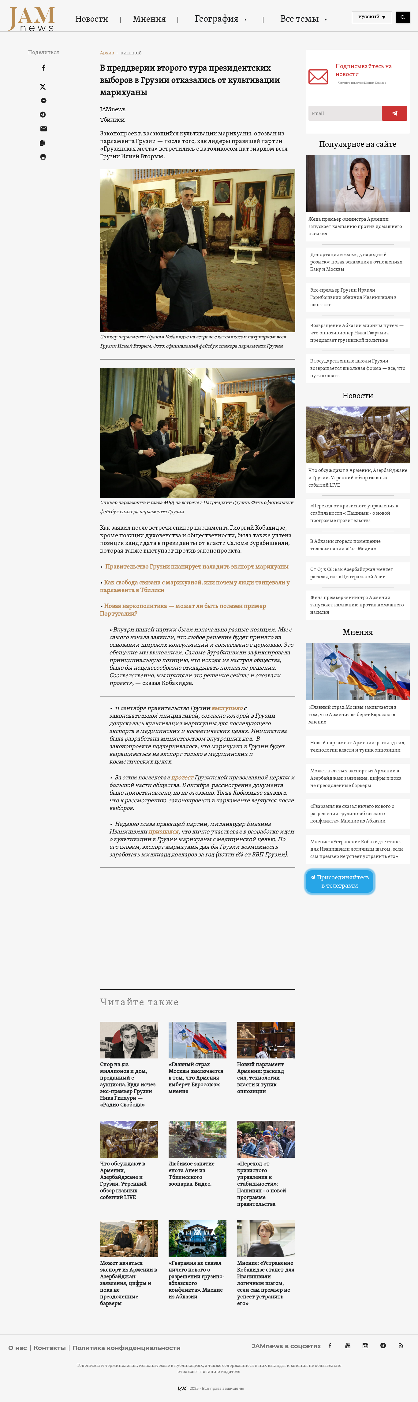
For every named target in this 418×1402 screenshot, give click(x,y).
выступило (226, 708)
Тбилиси (112, 119)
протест (182, 778)
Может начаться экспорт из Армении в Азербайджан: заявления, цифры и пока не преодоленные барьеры (128, 1283)
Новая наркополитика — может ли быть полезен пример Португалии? (183, 610)
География (216, 19)
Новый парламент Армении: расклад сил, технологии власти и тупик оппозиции (260, 1078)
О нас (17, 1348)
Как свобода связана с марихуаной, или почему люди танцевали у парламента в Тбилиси (195, 586)
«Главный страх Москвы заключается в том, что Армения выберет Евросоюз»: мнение (196, 1078)
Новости (91, 19)
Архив (109, 53)
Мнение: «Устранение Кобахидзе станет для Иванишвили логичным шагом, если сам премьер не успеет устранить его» (265, 1283)
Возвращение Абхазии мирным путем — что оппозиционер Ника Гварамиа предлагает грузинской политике (357, 333)
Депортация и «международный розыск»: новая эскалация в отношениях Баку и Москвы (356, 262)
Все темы (299, 19)
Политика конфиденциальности (127, 1348)
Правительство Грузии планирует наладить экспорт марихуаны (197, 567)
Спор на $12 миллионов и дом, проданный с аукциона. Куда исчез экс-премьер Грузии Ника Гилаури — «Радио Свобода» (127, 1085)
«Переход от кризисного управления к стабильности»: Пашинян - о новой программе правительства (261, 1184)
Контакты (50, 1348)
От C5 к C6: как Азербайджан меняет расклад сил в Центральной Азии (351, 573)
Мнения (149, 19)
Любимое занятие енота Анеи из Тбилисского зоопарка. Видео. (192, 1174)
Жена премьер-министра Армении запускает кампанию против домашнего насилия (355, 226)
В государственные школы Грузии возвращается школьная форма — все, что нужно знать (357, 368)
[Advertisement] (197, 928)
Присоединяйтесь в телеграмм (342, 881)
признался (163, 832)
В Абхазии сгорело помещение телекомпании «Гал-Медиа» (345, 545)
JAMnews (112, 109)
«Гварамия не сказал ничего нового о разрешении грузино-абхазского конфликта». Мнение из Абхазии (197, 1280)
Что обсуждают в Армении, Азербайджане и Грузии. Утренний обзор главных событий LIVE (123, 1181)
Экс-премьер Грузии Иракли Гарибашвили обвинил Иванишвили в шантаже (353, 297)
